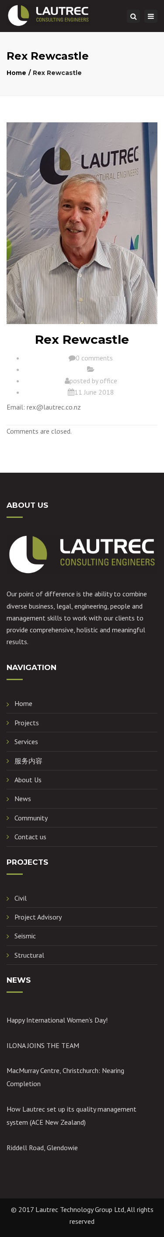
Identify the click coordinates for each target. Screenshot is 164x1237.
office (108, 380)
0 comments (94, 357)
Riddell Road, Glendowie (42, 1147)
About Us (28, 779)
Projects (26, 722)
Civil (20, 898)
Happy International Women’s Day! (57, 1020)
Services (26, 741)
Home (16, 73)
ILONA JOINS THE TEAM (43, 1045)
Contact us (30, 836)
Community (31, 817)
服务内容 (28, 760)
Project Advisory (38, 917)
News (22, 798)
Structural (29, 955)
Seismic (25, 935)
